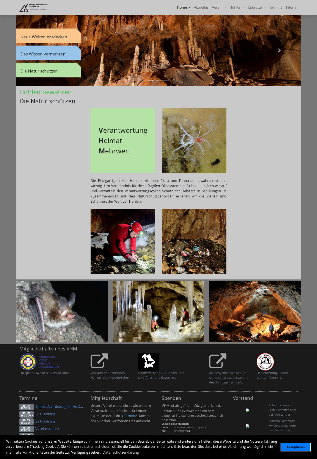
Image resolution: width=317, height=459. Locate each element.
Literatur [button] (255, 7)
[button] (279, 50)
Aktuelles (201, 7)
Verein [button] (217, 7)
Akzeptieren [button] (296, 447)
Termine (275, 7)
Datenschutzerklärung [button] (121, 452)
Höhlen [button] (235, 7)
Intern (291, 7)
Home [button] (182, 7)
